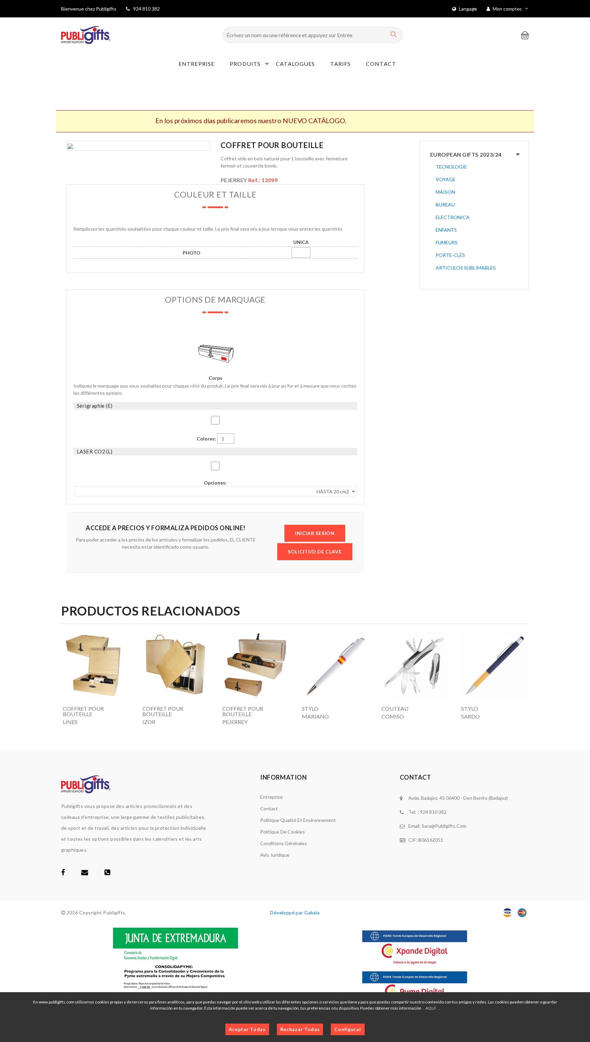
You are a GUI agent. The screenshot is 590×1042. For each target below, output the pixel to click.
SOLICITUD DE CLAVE (315, 551)
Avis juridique (275, 855)
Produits (245, 63)
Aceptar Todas (247, 1029)
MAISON (445, 192)
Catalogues (295, 63)
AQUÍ (430, 1008)
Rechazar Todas (300, 1029)
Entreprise (196, 63)
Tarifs (340, 63)
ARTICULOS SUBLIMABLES (466, 268)
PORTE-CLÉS (450, 255)
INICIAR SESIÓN (315, 533)
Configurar (347, 1029)
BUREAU (445, 204)
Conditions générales (283, 843)
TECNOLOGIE (451, 167)
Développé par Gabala (295, 912)
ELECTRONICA (452, 217)
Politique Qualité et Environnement (298, 820)
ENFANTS (446, 230)
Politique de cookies (282, 832)
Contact (381, 63)
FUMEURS (447, 242)
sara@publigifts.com (444, 826)
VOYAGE (445, 179)
